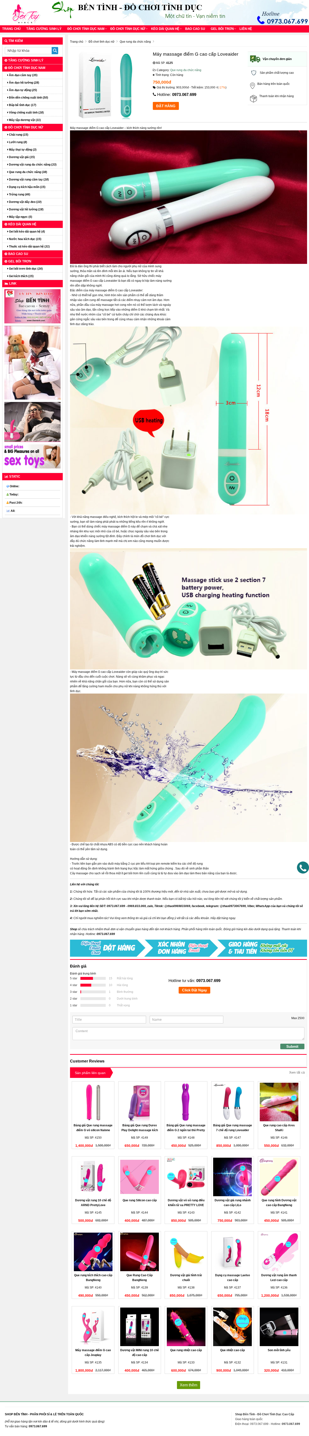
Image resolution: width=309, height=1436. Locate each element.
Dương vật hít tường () (25, 209)
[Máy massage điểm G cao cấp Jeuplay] (93, 1327)
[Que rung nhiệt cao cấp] (186, 1327)
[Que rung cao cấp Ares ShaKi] (279, 1102)
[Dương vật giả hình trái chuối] (186, 1252)
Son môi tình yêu (279, 1350)
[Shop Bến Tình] (28, 12)
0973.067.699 (184, 94)
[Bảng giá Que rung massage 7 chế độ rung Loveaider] (233, 1102)
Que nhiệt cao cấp (232, 1350)
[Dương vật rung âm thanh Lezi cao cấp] (279, 1252)
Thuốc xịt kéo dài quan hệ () (29, 246)
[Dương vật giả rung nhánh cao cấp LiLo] (233, 1177)
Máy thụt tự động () (22, 149)
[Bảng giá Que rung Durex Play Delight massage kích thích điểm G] (140, 1102)
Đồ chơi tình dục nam (86, 29)
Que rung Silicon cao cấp (140, 1200)
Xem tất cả (297, 1072)
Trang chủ (11, 29)
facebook (198, 906)
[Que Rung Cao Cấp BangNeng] (140, 1252)
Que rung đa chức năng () (27, 172)
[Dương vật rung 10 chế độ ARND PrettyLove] (93, 1177)
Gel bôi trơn (222, 29)
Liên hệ (245, 29)
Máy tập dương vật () (24, 120)
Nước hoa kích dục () (24, 239)
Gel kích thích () (21, 276)
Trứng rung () (19, 194)
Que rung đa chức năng (185, 70)
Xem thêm (188, 1385)
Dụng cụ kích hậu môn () (26, 187)
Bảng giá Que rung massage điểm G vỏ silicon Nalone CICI (93, 1130)
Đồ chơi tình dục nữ (127, 29)
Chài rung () (18, 134)
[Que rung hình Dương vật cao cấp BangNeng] (279, 1177)
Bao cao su (195, 29)
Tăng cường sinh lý (44, 29)
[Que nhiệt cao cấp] (233, 1327)
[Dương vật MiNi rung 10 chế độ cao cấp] (140, 1327)
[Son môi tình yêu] (279, 1327)
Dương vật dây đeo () (25, 202)
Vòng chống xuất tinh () (26, 112)
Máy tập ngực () (20, 217)
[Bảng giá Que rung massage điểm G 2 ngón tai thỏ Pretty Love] (186, 1102)
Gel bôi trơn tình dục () (25, 268)
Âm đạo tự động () (22, 90)
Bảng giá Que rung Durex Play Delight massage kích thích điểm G (139, 1130)
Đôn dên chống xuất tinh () (28, 97)
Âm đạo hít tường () (23, 82)
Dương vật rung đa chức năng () (32, 164)
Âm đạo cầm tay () (22, 75)
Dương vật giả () (21, 157)
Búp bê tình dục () (22, 105)
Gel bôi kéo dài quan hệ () (26, 231)
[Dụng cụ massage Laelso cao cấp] (233, 1252)
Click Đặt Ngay (194, 990)
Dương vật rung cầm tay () (28, 179)
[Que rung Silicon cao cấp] (140, 1177)
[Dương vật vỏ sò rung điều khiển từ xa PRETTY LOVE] (186, 1177)
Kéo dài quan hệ (165, 29)
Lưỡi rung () (17, 142)
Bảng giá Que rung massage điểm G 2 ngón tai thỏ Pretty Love (186, 1130)
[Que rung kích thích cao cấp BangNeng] (93, 1252)
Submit (292, 1046)
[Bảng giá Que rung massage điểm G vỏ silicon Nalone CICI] (93, 1102)
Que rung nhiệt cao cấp (186, 1350)
